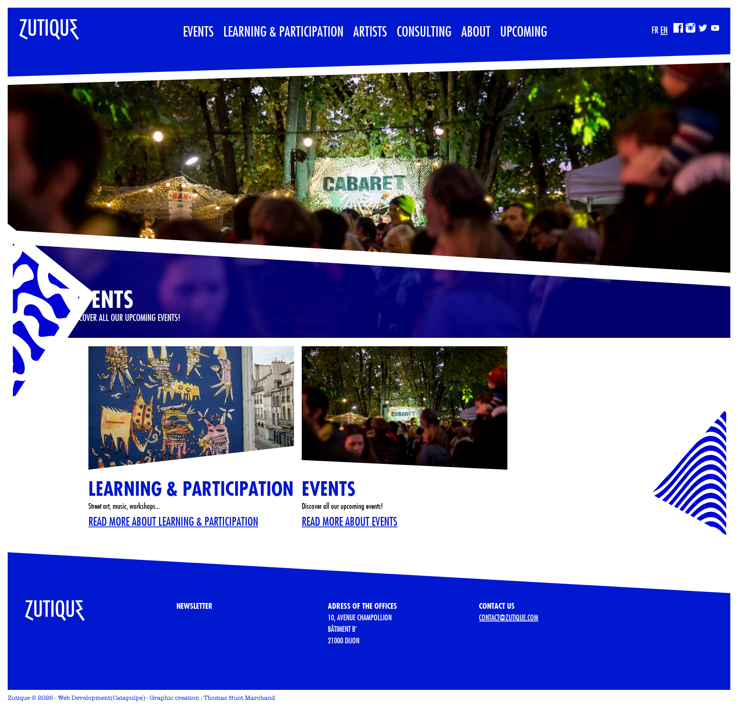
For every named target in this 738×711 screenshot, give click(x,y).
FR (655, 30)
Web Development (84, 697)
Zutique (19, 697)
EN (664, 30)
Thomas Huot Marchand (239, 697)
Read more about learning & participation (173, 521)
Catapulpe (128, 697)
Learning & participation (283, 31)
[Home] (43, 25)
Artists (370, 31)
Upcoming (523, 31)
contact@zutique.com (508, 617)
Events (198, 31)
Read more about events (349, 521)
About (475, 31)
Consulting (424, 31)
